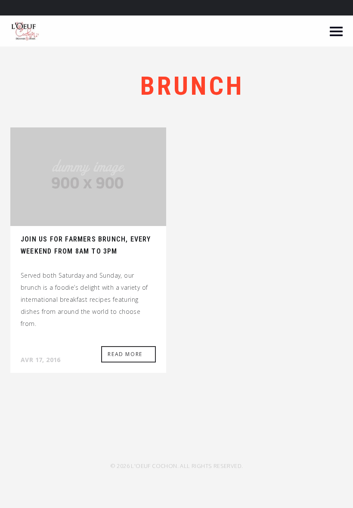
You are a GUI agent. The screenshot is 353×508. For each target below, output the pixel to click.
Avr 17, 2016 (41, 360)
